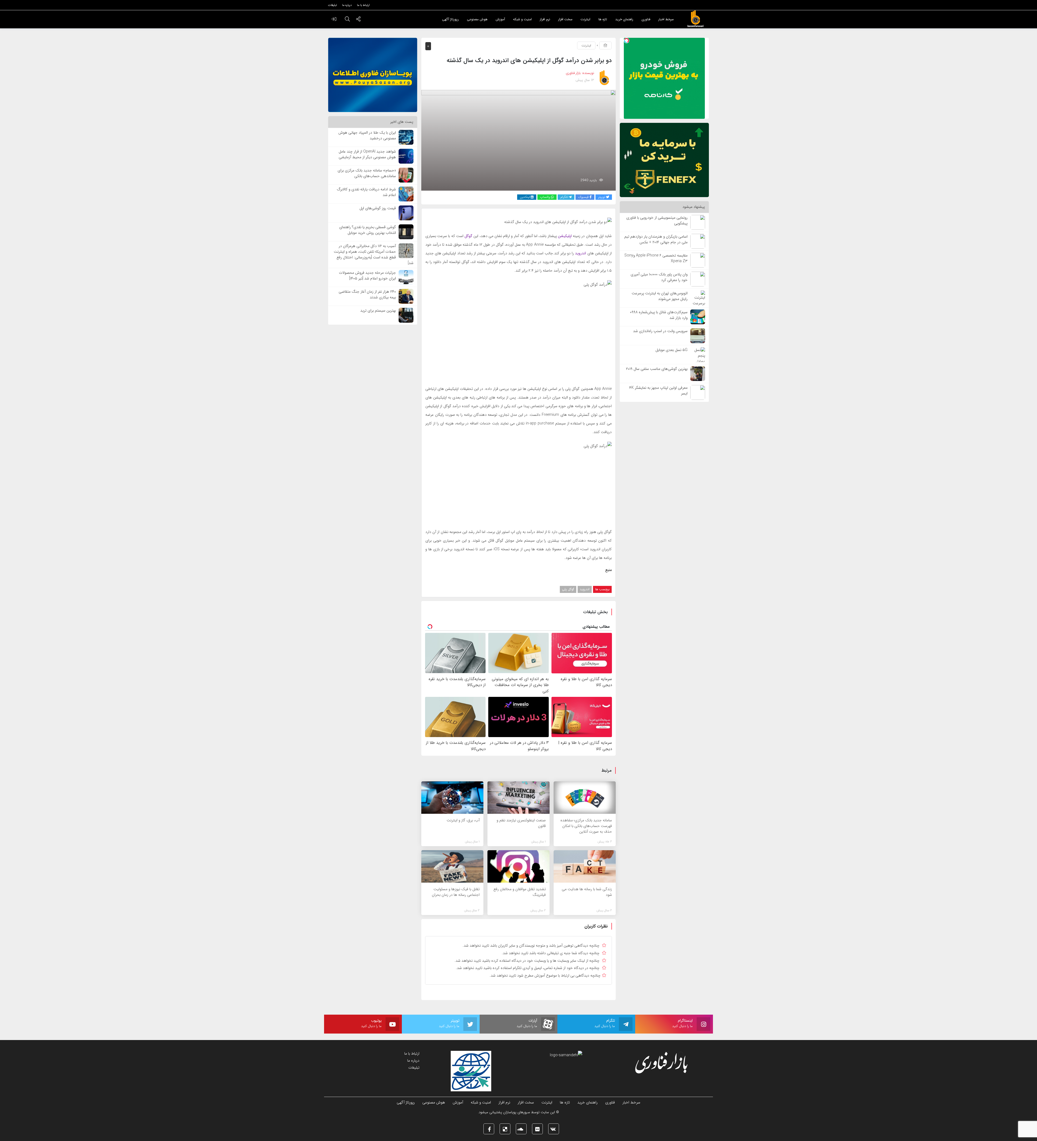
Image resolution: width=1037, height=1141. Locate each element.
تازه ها (565, 1102)
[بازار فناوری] (695, 19)
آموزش (458, 1102)
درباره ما (413, 1061)
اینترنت (586, 45)
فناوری (610, 1102)
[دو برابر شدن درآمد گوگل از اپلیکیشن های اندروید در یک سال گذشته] (518, 140)
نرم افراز (504, 1102)
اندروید (585, 589)
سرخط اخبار (631, 1102)
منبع (608, 570)
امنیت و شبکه (481, 1102)
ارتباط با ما (411, 1053)
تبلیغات (413, 1068)
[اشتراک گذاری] (358, 20)
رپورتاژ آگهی (406, 1102)
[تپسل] (626, 40)
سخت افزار (526, 1102)
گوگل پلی (568, 589)
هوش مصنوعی (433, 1102)
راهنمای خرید (587, 1102)
